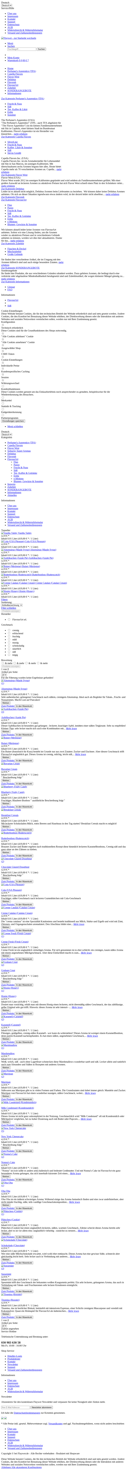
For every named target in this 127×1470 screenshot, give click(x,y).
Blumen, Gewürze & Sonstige (22, 224)
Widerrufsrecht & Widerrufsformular (25, 30)
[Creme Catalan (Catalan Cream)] (18, 583)
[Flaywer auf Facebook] (2, 1418)
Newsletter (12, 1364)
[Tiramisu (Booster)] (11, 1294)
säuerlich (16, 648)
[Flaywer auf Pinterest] (5, 1418)
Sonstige (11, 115)
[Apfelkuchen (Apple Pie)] (15, 558)
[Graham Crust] (9, 962)
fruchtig (16, 636)
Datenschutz (13, 24)
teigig (15, 655)
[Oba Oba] (7, 1182)
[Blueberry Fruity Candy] (14, 786)
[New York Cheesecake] (13, 1128)
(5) (2, 1131)
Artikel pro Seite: (9, 672)
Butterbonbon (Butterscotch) (46, 574)
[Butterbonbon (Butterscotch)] (16, 574)
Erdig (10, 112)
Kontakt (11, 19)
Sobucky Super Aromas (19, 451)
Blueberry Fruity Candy (13, 792)
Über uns (11, 13)
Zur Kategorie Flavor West (14, 175)
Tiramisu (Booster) (10, 1300)
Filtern (4, 599)
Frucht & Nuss (14, 103)
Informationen (14, 492)
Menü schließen (15, 426)
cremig (15, 630)
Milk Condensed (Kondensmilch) (17, 1108)
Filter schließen (8, 608)
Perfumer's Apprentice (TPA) (21, 442)
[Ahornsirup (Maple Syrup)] (15, 549)
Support (11, 21)
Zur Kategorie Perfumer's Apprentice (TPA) (22, 98)
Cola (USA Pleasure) (35, 541)
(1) (2, 683)
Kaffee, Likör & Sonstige (19, 147)
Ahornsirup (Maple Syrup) (43, 549)
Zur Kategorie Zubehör (12, 243)
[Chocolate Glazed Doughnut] (16, 858)
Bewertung (6, 660)
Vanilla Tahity (25, 533)
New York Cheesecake (12, 1136)
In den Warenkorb (24, 706)
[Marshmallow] (9, 1045)
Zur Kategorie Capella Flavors (16, 136)
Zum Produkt (8, 706)
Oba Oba (5, 1191)
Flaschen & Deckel (16, 248)
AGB (10, 27)
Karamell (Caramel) (11, 1024)
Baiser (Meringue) (31, 566)
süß (14, 652)
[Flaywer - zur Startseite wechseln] (18, 38)
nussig (15, 642)
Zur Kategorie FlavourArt (13, 199)
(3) (2, 712)
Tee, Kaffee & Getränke (19, 216)
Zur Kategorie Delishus (12, 188)
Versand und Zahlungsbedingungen (24, 33)
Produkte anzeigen (10, 611)
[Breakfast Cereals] (11, 809)
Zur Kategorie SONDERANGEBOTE (20, 267)
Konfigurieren (35, 1467)
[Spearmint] (7, 1265)
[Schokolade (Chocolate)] (14, 1240)
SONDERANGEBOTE (19, 489)
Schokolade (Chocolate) (13, 1245)
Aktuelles (12, 495)
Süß (9, 106)
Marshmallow (8, 1053)
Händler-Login (14, 1356)
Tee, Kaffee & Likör (17, 109)
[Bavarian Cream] (10, 763)
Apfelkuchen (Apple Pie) (41, 558)
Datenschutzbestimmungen (27, 1413)
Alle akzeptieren (19, 1467)
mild (14, 639)
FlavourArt (12, 459)
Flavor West (13, 448)
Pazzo (10, 207)
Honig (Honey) (26, 591)
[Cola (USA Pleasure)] (13, 541)
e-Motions (12, 221)
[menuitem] (66, 13)
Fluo (9, 205)
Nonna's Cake (8, 1162)
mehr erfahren (20, 134)
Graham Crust (8, 970)
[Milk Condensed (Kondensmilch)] (18, 1102)
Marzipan (6, 1082)
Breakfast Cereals (9, 815)
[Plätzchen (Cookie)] (11, 1211)
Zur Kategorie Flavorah (12, 197)
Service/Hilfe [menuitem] (22, 20)
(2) (2, 861)
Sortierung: (6, 602)
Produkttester (13, 1359)
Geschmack (7, 624)
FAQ (9, 289)
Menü (10, 43)
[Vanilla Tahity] (9, 533)
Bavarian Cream (9, 769)
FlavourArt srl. (19, 619)
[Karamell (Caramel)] (12, 1016)
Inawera (11, 484)
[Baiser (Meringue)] (11, 566)
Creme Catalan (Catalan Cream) (51, 583)
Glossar (11, 287)
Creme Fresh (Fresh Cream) (14, 941)
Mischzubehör (14, 251)
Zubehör (11, 487)
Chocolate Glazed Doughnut (15, 867)
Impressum (12, 16)
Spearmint (6, 1274)
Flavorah (11, 456)
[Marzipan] (7, 1073)
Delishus (11, 453)
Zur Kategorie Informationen (15, 281)
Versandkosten (55, 1423)
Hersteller (6, 614)
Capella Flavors (15, 445)
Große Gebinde (15, 254)
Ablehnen (6, 1467)
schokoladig (18, 645)
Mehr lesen (71, 728)
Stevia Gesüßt (14, 153)
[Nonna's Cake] (9, 1154)
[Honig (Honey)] (10, 591)
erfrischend (17, 633)
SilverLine (12, 142)
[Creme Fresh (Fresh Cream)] (16, 933)
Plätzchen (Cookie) (10, 1219)
